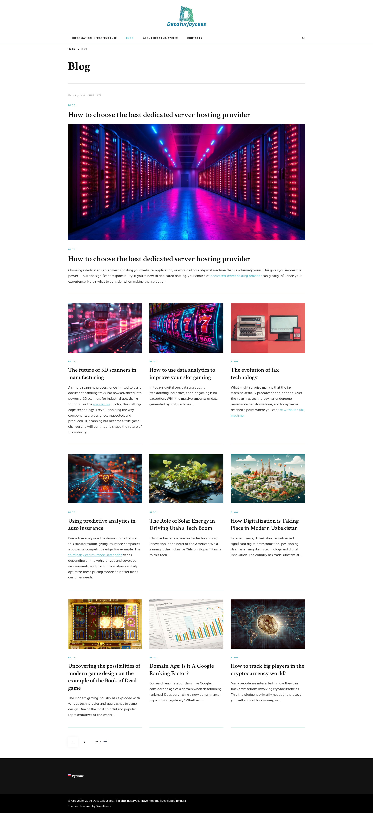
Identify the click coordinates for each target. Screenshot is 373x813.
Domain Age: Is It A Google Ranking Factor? (181, 669)
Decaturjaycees (103, 800)
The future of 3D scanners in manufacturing (102, 373)
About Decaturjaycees (160, 38)
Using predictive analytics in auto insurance (102, 524)
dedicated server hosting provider (236, 276)
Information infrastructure (94, 38)
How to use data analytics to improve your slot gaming (182, 373)
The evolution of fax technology (255, 373)
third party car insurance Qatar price (95, 555)
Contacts (194, 38)
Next (98, 741)
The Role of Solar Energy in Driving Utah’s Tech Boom (182, 524)
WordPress (103, 806)
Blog (130, 38)
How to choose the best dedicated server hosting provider (159, 115)
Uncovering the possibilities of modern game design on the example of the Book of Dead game (104, 677)
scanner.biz (101, 404)
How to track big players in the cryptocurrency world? (267, 669)
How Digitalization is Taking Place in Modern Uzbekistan (265, 524)
